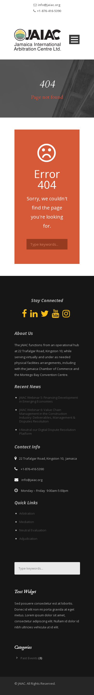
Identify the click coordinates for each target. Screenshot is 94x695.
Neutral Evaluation (32, 530)
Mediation (26, 522)
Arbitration (27, 513)
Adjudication (28, 538)
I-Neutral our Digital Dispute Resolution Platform (47, 432)
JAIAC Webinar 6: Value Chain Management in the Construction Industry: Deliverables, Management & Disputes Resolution (47, 415)
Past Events (29, 658)
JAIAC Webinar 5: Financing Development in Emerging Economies (48, 399)
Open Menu (74, 39)
